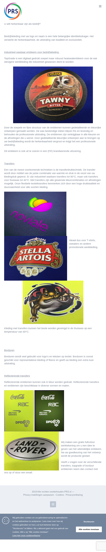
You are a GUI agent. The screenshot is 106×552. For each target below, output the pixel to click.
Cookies (60, 495)
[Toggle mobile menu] (100, 6)
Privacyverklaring (74, 495)
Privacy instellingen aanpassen (38, 495)
